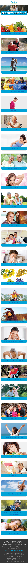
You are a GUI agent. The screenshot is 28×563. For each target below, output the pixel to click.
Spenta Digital (16, 548)
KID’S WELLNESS (14, 475)
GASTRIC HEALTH (14, 110)
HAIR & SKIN (14, 187)
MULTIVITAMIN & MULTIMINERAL (14, 245)
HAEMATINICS (14, 149)
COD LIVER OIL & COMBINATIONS (14, 91)
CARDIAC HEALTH (14, 72)
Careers (10, 544)
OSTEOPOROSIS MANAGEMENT (14, 322)
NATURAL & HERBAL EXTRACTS (14, 283)
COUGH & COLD (14, 264)
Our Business (20, 543)
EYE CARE (14, 129)
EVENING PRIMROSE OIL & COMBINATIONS (14, 494)
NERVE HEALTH (14, 302)
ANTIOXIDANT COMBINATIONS (14, 33)
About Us (7, 541)
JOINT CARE (14, 206)
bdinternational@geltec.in (14, 559)
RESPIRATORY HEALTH (14, 379)
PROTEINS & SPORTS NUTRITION (14, 360)
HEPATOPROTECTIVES (14, 168)
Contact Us (17, 544)
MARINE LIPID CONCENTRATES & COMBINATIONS (14, 513)
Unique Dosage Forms (10, 543)
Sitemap (23, 544)
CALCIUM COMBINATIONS (14, 53)
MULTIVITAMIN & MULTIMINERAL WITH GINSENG (14, 532)
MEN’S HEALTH (14, 226)
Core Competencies (17, 541)
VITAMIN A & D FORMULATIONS (14, 418)
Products (4, 544)
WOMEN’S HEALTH (14, 456)
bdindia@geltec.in (15, 558)
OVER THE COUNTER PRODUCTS (14, 341)
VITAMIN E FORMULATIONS (14, 437)
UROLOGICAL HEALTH (14, 399)
